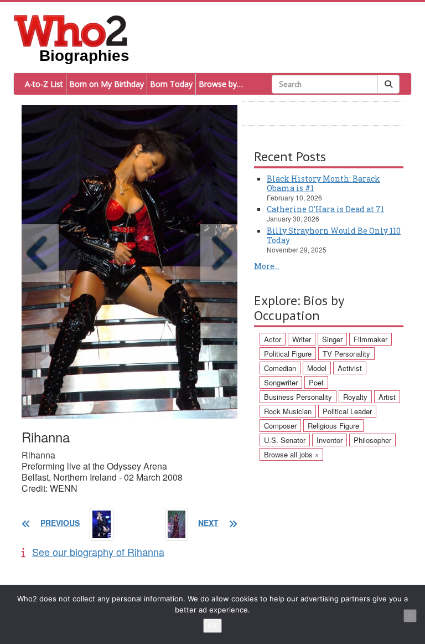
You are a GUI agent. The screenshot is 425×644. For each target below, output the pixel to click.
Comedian (280, 368)
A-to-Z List (44, 84)
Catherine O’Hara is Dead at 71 (325, 209)
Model (316, 368)
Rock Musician (288, 411)
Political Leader (347, 411)
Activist (350, 368)
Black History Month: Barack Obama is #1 (323, 183)
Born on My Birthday (106, 84)
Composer (280, 425)
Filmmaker (370, 339)
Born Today (171, 84)
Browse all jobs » (291, 454)
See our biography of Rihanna (98, 551)
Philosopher (372, 440)
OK (212, 625)
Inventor (330, 440)
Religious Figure (333, 425)
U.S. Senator (284, 440)
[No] (410, 615)
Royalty (355, 396)
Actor (272, 339)
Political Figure (288, 353)
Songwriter (281, 382)
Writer (301, 339)
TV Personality (346, 353)
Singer (332, 339)
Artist (387, 396)
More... (266, 266)
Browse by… (221, 84)
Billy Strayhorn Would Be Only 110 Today (334, 235)
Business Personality (298, 396)
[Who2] (70, 29)
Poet (316, 382)
